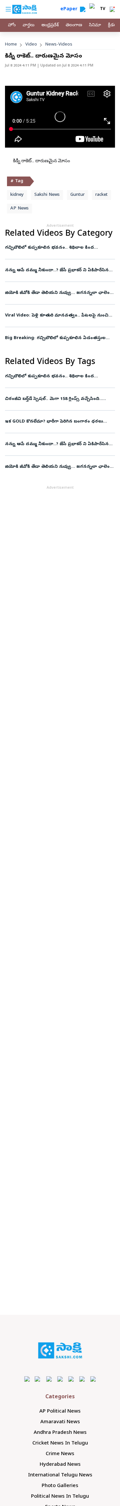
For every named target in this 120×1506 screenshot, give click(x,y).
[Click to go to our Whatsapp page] (38, 1379)
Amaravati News (60, 1422)
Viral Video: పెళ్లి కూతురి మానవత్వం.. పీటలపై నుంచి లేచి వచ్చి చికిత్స (59, 315)
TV (102, 9)
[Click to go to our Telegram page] (82, 1379)
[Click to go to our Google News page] (93, 1379)
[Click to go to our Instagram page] (60, 1379)
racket (101, 195)
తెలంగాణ (74, 25)
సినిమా (95, 25)
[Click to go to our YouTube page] (71, 1379)
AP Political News (60, 1411)
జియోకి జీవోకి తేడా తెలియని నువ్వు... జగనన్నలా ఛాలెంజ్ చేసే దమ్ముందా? (59, 293)
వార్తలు (28, 25)
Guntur (77, 195)
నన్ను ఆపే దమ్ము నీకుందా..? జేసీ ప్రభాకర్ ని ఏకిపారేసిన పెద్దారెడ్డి (57, 270)
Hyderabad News (60, 1464)
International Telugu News (60, 1475)
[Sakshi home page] (60, 1350)
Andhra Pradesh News (60, 1433)
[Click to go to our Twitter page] (49, 1379)
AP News (19, 208)
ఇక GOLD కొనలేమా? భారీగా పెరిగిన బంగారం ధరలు (55, 422)
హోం (12, 25)
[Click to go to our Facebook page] (27, 1379)
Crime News (60, 1454)
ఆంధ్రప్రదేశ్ (50, 25)
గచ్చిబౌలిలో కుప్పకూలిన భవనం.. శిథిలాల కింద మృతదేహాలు (49, 248)
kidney (17, 195)
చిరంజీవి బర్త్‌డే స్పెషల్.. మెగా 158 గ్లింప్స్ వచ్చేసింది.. (53, 399)
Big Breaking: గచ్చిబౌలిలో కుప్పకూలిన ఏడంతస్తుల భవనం (55, 338)
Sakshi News (47, 195)
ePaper (70, 9)
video (31, 45)
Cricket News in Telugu (60, 1443)
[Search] (82, 9)
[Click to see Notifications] (112, 9)
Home (11, 45)
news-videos (58, 45)
